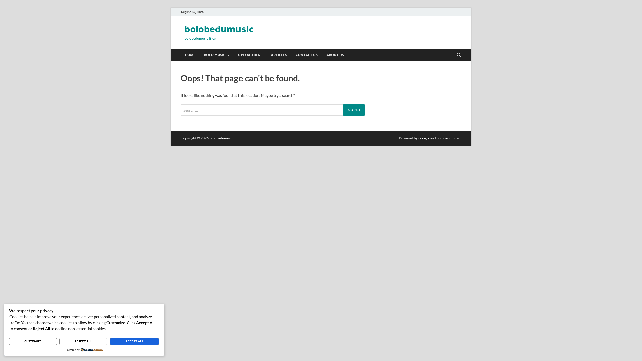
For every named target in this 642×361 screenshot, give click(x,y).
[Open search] (459, 55)
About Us (335, 55)
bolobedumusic (219, 29)
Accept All (134, 341)
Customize (32, 341)
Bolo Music (214, 55)
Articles (279, 55)
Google (423, 138)
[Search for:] (273, 110)
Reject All (83, 341)
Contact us (307, 55)
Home (190, 55)
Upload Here (250, 55)
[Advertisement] (150, 181)
